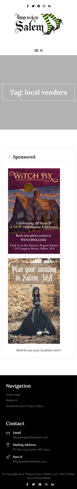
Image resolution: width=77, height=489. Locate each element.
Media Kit (11, 400)
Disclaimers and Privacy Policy (25, 406)
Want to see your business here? (38, 350)
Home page (13, 394)
